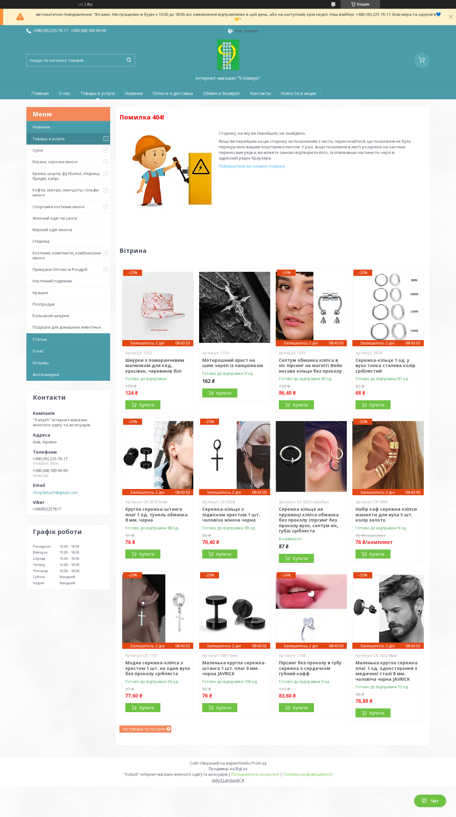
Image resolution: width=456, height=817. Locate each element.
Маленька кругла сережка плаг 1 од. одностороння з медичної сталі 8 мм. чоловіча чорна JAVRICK (386, 671)
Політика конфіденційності (308, 774)
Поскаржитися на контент (255, 774)
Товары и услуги (97, 93)
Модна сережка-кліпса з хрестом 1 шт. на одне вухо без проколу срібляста (157, 668)
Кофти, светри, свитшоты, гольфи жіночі (66, 192)
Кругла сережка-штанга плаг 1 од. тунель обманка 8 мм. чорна (156, 514)
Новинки (134, 93)
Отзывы (41, 363)
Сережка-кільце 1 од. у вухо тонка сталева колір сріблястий (385, 365)
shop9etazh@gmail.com (55, 492)
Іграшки (40, 292)
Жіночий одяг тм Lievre (55, 218)
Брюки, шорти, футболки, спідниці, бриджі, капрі (66, 176)
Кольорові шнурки (51, 315)
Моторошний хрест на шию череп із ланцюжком (232, 363)
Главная (40, 93)
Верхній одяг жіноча (52, 229)
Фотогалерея (46, 374)
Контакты (260, 93)
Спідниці (41, 241)
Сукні (38, 150)
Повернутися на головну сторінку (252, 166)
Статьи (40, 339)
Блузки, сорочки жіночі (55, 161)
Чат (435, 800)
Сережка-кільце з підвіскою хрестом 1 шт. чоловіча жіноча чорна (231, 514)
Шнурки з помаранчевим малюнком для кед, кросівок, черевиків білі (154, 365)
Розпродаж (44, 304)
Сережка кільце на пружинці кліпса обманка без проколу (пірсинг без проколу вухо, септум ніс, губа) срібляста (309, 520)
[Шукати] (129, 60)
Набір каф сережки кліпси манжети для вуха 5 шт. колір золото (386, 514)
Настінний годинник (52, 281)
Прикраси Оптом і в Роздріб (60, 269)
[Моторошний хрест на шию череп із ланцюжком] (234, 307)
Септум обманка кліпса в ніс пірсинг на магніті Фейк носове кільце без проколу (310, 365)
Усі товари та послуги (144, 729)
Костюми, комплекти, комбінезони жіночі (67, 255)
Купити (146, 405)
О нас (64, 93)
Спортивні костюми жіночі (58, 206)
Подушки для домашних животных (67, 327)
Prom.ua (259, 763)
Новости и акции (298, 93)
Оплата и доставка (173, 93)
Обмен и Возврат (221, 93)
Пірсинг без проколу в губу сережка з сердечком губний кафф (310, 668)
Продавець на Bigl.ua (228, 768)
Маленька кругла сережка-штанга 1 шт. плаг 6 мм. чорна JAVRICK (234, 668)
